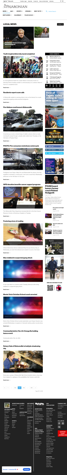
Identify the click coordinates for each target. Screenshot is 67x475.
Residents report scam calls (13, 92)
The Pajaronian (50, 448)
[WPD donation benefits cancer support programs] (23, 198)
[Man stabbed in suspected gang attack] (23, 271)
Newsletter (7, 411)
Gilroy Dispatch (50, 428)
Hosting (37, 435)
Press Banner (49, 441)
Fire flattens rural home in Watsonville (17, 107)
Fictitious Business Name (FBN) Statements (39, 415)
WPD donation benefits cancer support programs (22, 184)
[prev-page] (4, 387)
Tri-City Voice (49, 451)
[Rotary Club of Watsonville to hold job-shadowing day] (23, 362)
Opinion (14, 417)
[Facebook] (61, 1)
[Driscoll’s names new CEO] (41, 32)
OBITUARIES (30, 403)
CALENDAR (30, 417)
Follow (61, 149)
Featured (14, 413)
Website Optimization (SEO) (38, 438)
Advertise (14, 405)
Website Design (39, 433)
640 (31, 387)
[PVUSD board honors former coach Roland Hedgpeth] (18, 40)
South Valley (49, 466)
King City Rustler (50, 436)
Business (14, 415)
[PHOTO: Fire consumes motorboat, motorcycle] (23, 159)
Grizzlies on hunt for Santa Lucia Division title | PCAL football (57, 232)
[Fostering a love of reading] (23, 234)
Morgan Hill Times (50, 440)
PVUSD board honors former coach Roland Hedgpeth (51, 189)
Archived (29, 406)
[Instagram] (63, 1)
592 (24, 387)
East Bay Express (50, 410)
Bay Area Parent (50, 458)
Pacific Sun (49, 421)
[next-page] (35, 387)
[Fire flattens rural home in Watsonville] (23, 120)
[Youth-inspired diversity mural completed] (23, 67)
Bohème (48, 460)
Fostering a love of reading (13, 221)
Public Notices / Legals (39, 411)
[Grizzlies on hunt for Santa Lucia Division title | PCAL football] (48, 232)
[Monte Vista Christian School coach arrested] (23, 308)
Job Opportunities (62, 405)
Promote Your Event (29, 432)
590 (15, 387)
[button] (50, 11)
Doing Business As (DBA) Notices (39, 418)
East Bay (48, 465)
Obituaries (29, 405)
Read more (6, 87)
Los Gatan (49, 438)
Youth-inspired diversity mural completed (19, 54)
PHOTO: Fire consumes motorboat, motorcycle (21, 146)
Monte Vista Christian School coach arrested (20, 294)
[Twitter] (59, 427)
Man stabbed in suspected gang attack (17, 258)
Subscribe (6, 425)
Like (62, 146)
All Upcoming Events (29, 420)
